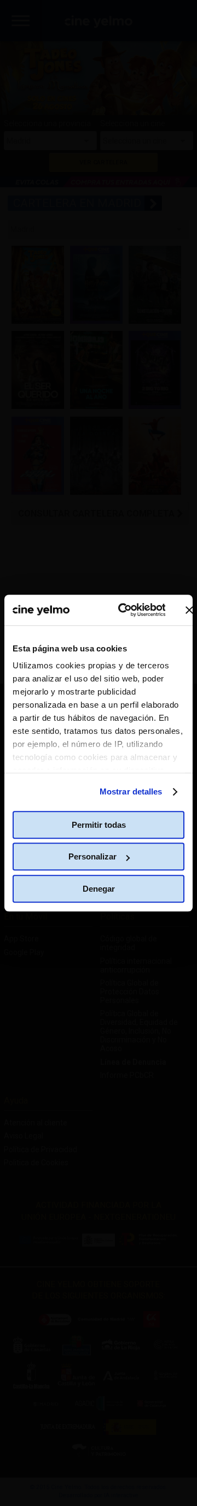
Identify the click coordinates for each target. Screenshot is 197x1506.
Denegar (99, 888)
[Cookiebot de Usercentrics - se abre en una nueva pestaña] (122, 610)
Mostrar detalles (131, 791)
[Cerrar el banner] (189, 610)
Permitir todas (99, 824)
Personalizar (92, 856)
